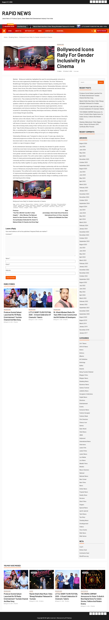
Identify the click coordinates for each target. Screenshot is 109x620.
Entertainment (83, 403)
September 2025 (84, 165)
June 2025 (82, 175)
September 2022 (84, 279)
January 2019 (83, 326)
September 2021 (84, 307)
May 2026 (82, 153)
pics (62, 206)
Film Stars (53, 204)
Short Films (82, 501)
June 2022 (82, 289)
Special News (83, 508)
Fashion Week (83, 416)
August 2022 (83, 282)
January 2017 (83, 333)
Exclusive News (84, 410)
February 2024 (83, 225)
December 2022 (84, 270)
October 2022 (83, 276)
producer (15, 207)
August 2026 (83, 143)
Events (81, 407)
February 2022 (83, 301)
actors (17, 204)
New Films (52, 206)
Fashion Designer (84, 413)
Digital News (83, 397)
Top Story (82, 517)
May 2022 (82, 292)
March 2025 (83, 184)
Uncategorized (83, 523)
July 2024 (82, 210)
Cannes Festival (84, 388)
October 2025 (83, 162)
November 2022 (84, 273)
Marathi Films (83, 463)
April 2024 (82, 219)
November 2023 (84, 235)
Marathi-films (21, 206)
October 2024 (83, 200)
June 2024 (82, 213)
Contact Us (49, 31)
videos (35, 207)
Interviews (82, 444)
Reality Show (83, 495)
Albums (81, 356)
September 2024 (84, 203)
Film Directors (83, 419)
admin (60, 71)
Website (8, 270)
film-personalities (61, 204)
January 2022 (83, 304)
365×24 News (83, 346)
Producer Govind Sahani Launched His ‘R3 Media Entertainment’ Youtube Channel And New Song (90, 96)
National (81, 473)
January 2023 (83, 266)
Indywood (82, 438)
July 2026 (82, 146)
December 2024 (84, 194)
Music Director (37, 206)
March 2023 (83, 260)
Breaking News (60, 44)
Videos (81, 527)
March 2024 (83, 222)
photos (57, 206)
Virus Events (83, 530)
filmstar (15, 205)
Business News (84, 384)
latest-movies (62, 205)
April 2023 (82, 257)
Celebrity (36, 204)
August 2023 (83, 244)
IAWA (81, 435)
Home (10, 31)
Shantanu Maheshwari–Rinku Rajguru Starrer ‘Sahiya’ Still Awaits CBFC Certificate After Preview (90, 124)
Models (81, 467)
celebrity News (83, 391)
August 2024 (83, 206)
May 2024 (82, 216)
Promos (21, 207)
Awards (81, 369)
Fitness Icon (83, 422)
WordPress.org (83, 556)
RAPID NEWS (16, 13)
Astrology (82, 362)
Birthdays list (29, 31)
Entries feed (83, 550)
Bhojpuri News (83, 378)
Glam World (82, 429)
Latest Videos (53, 205)
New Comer (82, 479)
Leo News (82, 460)
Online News (83, 489)
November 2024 (84, 197)
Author (81, 365)
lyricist (15, 206)
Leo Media (82, 457)
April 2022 (82, 295)
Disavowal (60, 31)
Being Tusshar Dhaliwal (86, 372)
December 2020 (84, 311)
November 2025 (84, 159)
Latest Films (83, 451)
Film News (47, 204)
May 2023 (82, 254)
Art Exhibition (83, 359)
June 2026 (82, 150)
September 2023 (84, 241)
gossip (20, 205)
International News (85, 441)
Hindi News (33, 205)
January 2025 (83, 191)
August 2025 (83, 168)
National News (83, 476)
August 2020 (83, 317)
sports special (83, 511)
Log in (81, 547)
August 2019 (83, 320)
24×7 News (82, 343)
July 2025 (82, 172)
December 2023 (84, 232)
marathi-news (29, 206)
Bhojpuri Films (29, 204)
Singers (26, 207)
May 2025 (82, 178)
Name (8, 258)
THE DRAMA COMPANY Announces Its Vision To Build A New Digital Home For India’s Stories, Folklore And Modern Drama (92, 599)
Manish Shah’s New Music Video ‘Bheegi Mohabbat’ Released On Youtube (36, 26)
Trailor (30, 207)
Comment (9, 234)
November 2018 (84, 330)
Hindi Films (26, 205)
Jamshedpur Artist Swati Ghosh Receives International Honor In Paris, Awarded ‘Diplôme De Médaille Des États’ (55, 214)
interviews (39, 205)
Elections (82, 400)
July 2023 (82, 247)
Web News (82, 533)
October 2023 (83, 238)
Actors (81, 350)
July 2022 (82, 285)
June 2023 (82, 251)
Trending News (83, 520)
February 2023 (83, 263)
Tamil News (82, 514)
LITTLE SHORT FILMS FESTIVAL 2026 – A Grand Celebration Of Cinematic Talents (40, 314)
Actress (23, 204)
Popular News (83, 492)
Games (81, 425)
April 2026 (82, 156)
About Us (18, 31)
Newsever (60, 618)
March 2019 (83, 323)
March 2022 (83, 298)
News (40, 31)
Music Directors (84, 470)
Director (42, 204)
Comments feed (84, 553)
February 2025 (83, 187)
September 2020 (84, 314)
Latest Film (82, 448)
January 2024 (83, 229)
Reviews (82, 498)
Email (8, 264)
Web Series (82, 536)
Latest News (46, 205)
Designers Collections (86, 394)
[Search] (92, 31)
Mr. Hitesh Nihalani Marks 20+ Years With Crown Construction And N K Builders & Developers (65, 314)
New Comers (45, 206)
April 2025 (82, 181)
